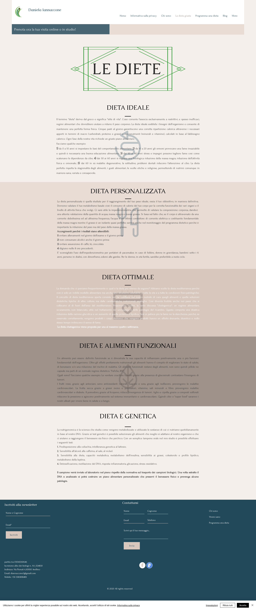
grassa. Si (138, 214)
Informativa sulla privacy (128, 605)
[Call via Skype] (11, 554)
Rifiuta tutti (228, 605)
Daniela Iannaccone (44, 9)
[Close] (252, 605)
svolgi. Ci (92, 210)
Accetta (242, 605)
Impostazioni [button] (212, 605)
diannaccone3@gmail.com (23, 573)
